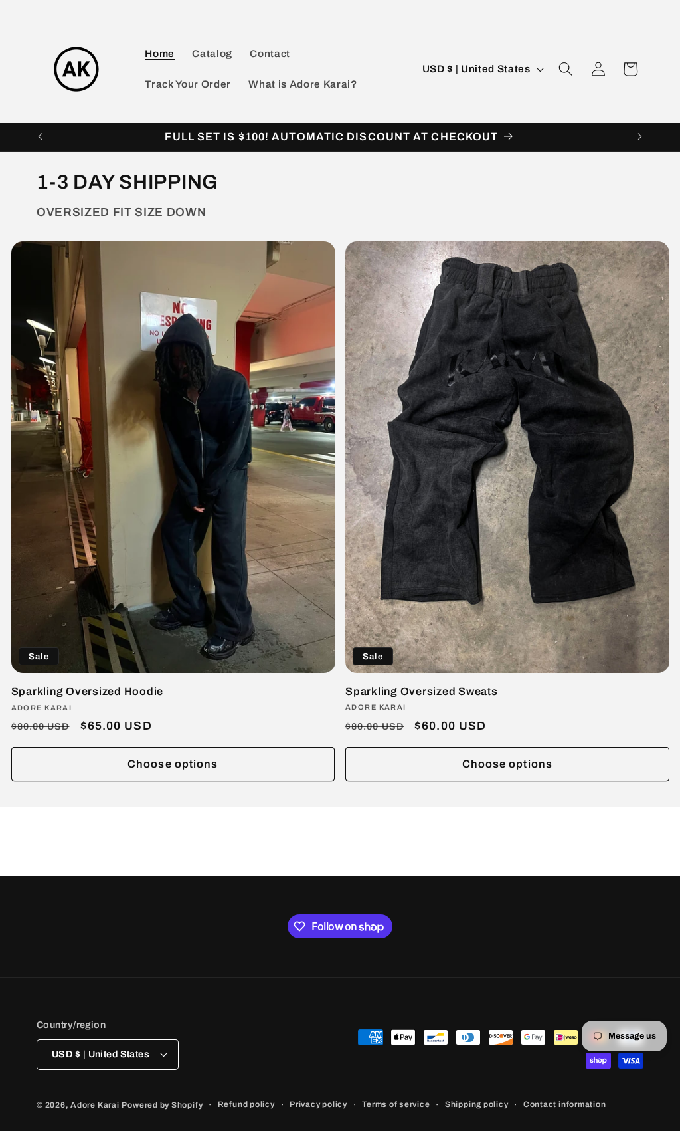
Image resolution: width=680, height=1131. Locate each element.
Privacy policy (318, 1104)
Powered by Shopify (162, 1105)
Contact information (564, 1104)
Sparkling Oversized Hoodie (87, 691)
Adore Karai (94, 1105)
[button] (566, 69)
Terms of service (396, 1104)
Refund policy (246, 1104)
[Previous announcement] (40, 137)
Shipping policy (477, 1104)
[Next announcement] (640, 137)
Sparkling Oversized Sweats (421, 691)
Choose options (173, 764)
